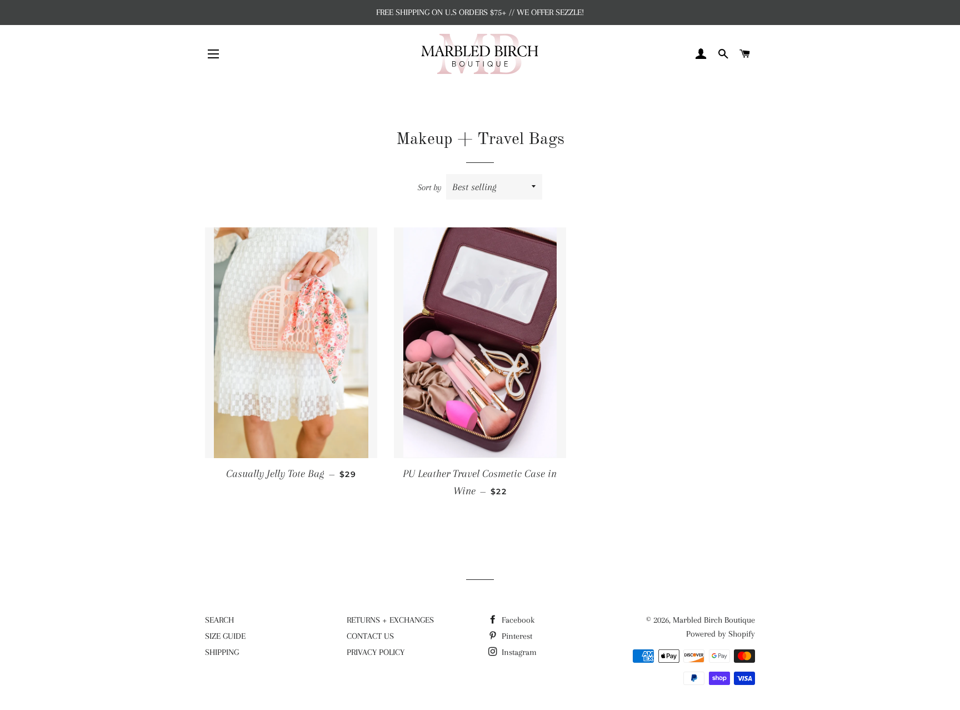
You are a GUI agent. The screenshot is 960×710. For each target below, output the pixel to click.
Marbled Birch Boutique (714, 620)
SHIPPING (222, 652)
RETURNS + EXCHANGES (390, 620)
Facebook (516, 620)
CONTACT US (370, 636)
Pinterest (515, 636)
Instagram (518, 652)
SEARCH (219, 620)
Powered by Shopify (720, 634)
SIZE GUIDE (225, 636)
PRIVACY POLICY (375, 652)
